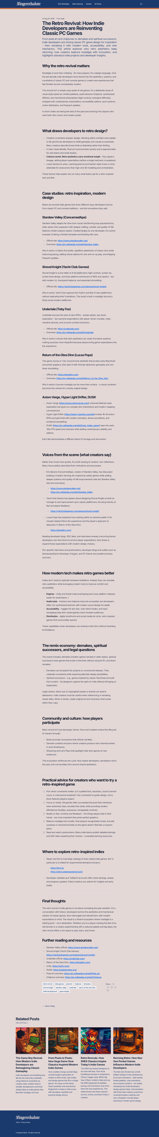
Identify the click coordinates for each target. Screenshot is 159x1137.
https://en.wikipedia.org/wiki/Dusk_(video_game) (76, 425)
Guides (88, 4)
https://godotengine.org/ (65, 970)
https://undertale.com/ (68, 328)
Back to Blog (50, 1006)
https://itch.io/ (57, 868)
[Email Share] (108, 990)
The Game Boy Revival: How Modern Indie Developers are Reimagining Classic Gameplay (29, 1064)
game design (64, 991)
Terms (18, 1122)
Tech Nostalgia (63, 4)
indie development (50, 991)
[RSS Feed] (141, 4)
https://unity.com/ (60, 966)
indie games (59, 984)
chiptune (78, 984)
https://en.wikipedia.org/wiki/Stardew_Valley (77, 244)
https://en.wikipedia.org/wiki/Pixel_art (82, 973)
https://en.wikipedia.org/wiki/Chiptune (83, 977)
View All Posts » (22, 1023)
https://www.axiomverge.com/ (74, 403)
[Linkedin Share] (111, 987)
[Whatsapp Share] (115, 987)
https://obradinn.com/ (68, 374)
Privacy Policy (25, 1122)
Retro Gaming (77, 4)
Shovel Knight (48, 988)
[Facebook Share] (108, 987)
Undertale (72, 988)
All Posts (98, 4)
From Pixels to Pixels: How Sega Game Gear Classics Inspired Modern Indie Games (63, 1062)
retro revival (47, 984)
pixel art (69, 984)
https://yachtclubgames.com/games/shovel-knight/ (82, 286)
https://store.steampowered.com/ (67, 871)
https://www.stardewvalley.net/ (73, 240)
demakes (87, 984)
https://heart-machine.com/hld (79, 414)
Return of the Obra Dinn (87, 988)
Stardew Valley (61, 988)
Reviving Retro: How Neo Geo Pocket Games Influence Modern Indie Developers (127, 1062)
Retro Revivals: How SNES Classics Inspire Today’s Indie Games (93, 1061)
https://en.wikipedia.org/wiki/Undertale (75, 332)
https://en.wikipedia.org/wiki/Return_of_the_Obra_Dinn (82, 378)
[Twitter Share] (113, 984)
